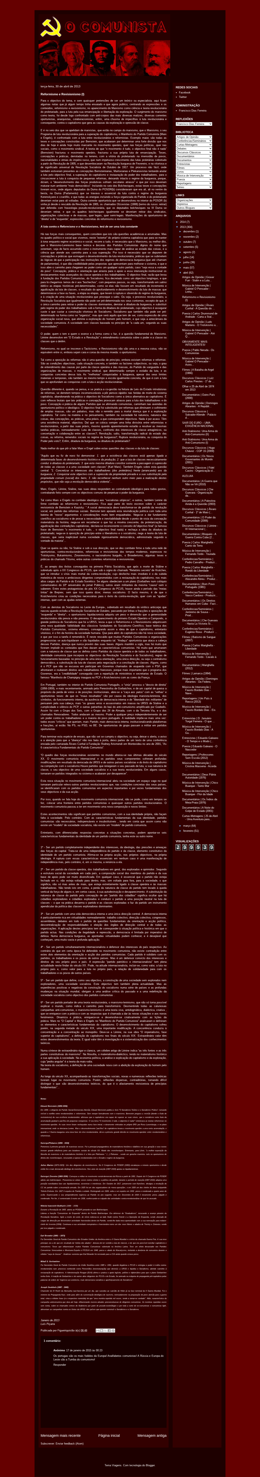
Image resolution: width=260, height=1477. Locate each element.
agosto (187, 252)
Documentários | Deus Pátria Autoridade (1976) (199, 776)
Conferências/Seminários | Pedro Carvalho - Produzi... (199, 561)
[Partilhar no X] (105, 1331)
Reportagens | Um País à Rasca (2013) (197, 700)
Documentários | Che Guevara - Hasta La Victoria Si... (200, 622)
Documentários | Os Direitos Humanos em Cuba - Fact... (200, 602)
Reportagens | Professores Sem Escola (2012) (197, 756)
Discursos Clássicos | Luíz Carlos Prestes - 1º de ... (198, 380)
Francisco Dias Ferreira (192, 110)
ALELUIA (187, 476)
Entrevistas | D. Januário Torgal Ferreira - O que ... (198, 720)
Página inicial (109, 1436)
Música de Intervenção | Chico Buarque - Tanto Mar (200, 784)
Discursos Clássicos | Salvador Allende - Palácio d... (199, 414)
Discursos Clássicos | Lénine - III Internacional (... (200, 527)
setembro (189, 246)
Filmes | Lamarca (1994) (196, 673)
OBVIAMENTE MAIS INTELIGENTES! (194, 343)
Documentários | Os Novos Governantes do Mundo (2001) (198, 459)
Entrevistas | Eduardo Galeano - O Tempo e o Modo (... (200, 739)
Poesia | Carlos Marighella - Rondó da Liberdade (198, 569)
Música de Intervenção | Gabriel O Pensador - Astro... (196, 361)
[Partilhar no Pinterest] (113, 1331)
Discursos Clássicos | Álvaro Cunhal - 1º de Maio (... (199, 511)
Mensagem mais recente (61, 1436)
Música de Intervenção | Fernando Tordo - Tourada (198, 552)
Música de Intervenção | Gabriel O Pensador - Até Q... (198, 333)
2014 (183, 221)
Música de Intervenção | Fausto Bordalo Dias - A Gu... (197, 729)
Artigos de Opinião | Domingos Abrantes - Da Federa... (200, 680)
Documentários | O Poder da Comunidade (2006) (199, 519)
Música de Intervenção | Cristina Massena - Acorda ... (199, 766)
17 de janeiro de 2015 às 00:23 (84, 1350)
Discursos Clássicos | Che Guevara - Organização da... (197, 492)
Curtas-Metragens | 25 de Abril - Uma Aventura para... (200, 817)
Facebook (185, 92)
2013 (183, 226)
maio (186, 267)
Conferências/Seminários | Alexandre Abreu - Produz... (200, 577)
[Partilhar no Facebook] (109, 1331)
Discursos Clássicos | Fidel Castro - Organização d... (198, 469)
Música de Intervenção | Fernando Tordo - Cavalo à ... (199, 657)
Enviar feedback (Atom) (69, 1443)
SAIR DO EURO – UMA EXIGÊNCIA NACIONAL (198, 424)
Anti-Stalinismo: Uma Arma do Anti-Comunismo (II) (200, 433)
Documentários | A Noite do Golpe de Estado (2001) (198, 809)
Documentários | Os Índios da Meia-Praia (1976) (199, 801)
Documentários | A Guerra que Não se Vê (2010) (199, 483)
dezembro (189, 231)
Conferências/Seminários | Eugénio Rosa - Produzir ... (199, 630)
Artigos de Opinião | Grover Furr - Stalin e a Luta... (198, 279)
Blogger (150, 1465)
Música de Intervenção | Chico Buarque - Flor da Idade (200, 792)
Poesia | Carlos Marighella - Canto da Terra (198, 544)
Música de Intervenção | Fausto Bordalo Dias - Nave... (196, 690)
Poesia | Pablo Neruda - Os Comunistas (198, 352)
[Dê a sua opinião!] (102, 1331)
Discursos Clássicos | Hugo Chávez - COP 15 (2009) (198, 449)
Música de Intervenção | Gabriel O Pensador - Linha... (196, 288)
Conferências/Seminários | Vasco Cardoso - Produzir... (200, 594)
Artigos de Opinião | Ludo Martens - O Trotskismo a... (200, 323)
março (187, 825)
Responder (59, 1364)
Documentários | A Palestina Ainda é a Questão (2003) (198, 502)
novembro (189, 236)
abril (186, 272)
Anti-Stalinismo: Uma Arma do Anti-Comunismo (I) (200, 441)
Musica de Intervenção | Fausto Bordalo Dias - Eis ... (199, 710)
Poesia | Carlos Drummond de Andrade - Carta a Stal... (199, 315)
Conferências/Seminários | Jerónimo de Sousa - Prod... (197, 612)
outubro (188, 241)
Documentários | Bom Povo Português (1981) (198, 586)
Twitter (183, 97)
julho (186, 257)
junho (186, 262)
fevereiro (188, 830)
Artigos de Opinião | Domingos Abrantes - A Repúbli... (200, 405)
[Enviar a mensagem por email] (98, 1331)
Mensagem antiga (152, 1436)
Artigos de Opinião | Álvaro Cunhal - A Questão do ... (198, 307)
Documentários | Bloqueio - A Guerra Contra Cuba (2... (199, 536)
